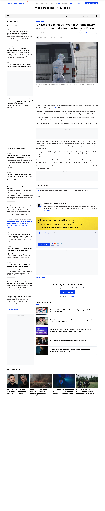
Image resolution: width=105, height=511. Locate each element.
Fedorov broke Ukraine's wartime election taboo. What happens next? (16, 392)
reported (53, 108)
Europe (38, 16)
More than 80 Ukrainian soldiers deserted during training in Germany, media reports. (19, 283)
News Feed (40, 21)
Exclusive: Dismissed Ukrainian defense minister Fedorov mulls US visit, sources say (87, 393)
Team (41, 3)
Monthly (43, 233)
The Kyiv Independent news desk (52, 37)
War (12, 16)
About (37, 3)
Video (51, 16)
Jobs (46, 3)
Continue (44, 244)
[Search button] (97, 16)
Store (59, 3)
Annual (52, 233)
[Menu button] (8, 16)
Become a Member (91, 3)
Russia (32, 16)
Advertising (51, 3)
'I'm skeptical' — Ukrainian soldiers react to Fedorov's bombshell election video (63, 392)
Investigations (66, 16)
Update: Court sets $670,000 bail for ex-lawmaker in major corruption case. (19, 50)
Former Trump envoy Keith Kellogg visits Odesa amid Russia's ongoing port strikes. (18, 157)
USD (93, 233)
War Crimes (76, 16)
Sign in (72, 296)
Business (25, 16)
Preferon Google (87, 32)
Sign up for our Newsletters (17, 3)
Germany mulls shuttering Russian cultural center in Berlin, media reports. (18, 266)
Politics (18, 16)
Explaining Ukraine (87, 16)
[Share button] (96, 32)
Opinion (45, 16)
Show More (13, 309)
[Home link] (52, 8)
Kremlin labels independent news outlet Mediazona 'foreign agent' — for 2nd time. (19, 33)
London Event (65, 3)
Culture (57, 16)
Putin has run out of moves (16, 148)
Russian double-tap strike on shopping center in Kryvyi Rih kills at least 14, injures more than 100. (20, 101)
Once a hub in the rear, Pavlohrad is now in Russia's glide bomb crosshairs (39, 393)
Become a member (67, 292)
